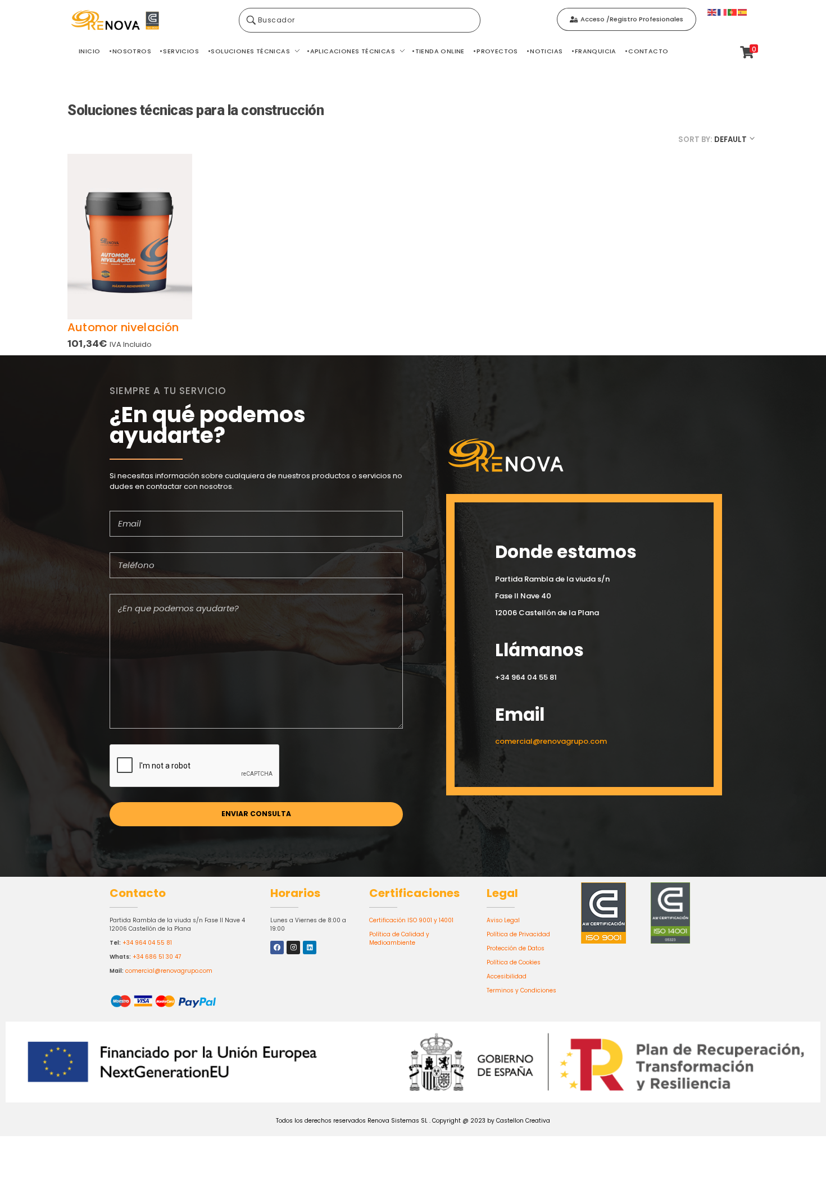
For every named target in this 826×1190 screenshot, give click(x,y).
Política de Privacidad (518, 934)
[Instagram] (293, 947)
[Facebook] (277, 947)
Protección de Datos (515, 948)
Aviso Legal (503, 920)
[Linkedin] (309, 947)
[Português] (733, 11)
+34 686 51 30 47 (157, 957)
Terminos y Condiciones (521, 990)
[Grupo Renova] (149, 20)
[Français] (723, 11)
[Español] (743, 11)
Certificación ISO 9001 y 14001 (411, 920)
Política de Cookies (514, 962)
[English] (712, 11)
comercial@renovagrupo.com (168, 971)
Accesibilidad (507, 976)
